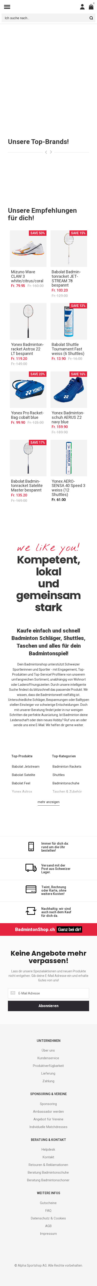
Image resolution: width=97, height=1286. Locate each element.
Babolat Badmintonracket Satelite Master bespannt (28, 458)
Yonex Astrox (22, 792)
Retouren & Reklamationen (48, 1165)
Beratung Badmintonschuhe (48, 1172)
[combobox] (48, 18)
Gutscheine (48, 1203)
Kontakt (48, 1157)
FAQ (48, 1211)
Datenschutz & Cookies (48, 1218)
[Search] (91, 18)
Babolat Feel (21, 783)
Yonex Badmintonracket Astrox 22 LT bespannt (28, 321)
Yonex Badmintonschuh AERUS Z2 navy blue (69, 389)
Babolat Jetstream (25, 767)
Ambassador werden (48, 1112)
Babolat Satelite (23, 775)
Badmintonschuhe (66, 783)
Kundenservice (48, 1058)
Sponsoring (48, 1104)
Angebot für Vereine (48, 1119)
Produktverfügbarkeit (48, 1066)
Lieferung (48, 1073)
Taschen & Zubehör (67, 792)
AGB (48, 1226)
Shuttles (59, 775)
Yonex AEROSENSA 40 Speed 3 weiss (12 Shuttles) (69, 458)
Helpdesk (48, 1149)
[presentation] (46, 152)
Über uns (48, 1050)
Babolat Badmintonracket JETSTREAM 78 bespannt (69, 248)
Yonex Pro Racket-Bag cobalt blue (28, 389)
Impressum (48, 1234)
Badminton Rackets (67, 767)
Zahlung (48, 1081)
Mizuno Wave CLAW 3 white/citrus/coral (28, 248)
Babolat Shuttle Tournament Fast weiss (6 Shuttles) (69, 321)
